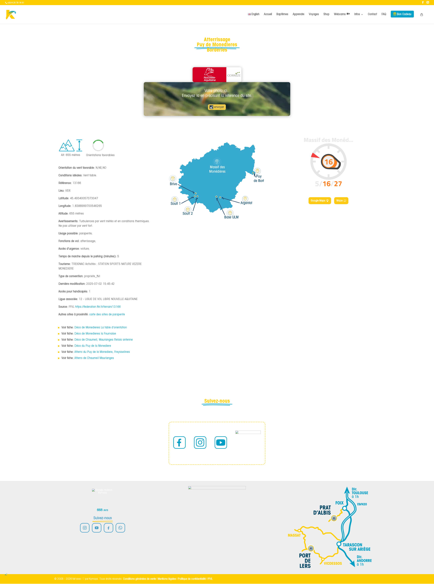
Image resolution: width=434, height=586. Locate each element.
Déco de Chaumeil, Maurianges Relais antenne (103, 339)
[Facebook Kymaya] (108, 528)
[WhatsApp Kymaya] (120, 528)
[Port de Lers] (310, 548)
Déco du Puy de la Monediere (92, 346)
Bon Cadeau (404, 14)
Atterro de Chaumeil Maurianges (94, 358)
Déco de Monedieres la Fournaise (95, 333)
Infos (357, 14)
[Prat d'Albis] (334, 518)
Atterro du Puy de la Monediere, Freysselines (102, 352)
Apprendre (298, 14)
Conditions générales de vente (139, 579)
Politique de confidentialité (192, 579)
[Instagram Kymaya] (85, 528)
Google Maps (318, 200)
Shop (326, 14)
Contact (372, 14)
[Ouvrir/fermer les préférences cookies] (8, 577)
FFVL (210, 579)
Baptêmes (282, 14)
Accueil (268, 14)
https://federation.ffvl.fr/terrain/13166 (98, 306)
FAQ (384, 14)
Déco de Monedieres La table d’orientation (100, 327)
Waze (339, 200)
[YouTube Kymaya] (96, 528)
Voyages (314, 14)
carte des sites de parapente (107, 314)
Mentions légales (167, 579)
